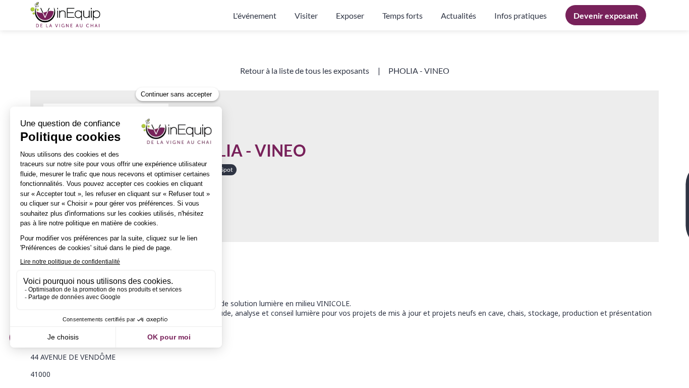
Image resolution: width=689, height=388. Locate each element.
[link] (254, 15)
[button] (606, 15)
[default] (520, 15)
